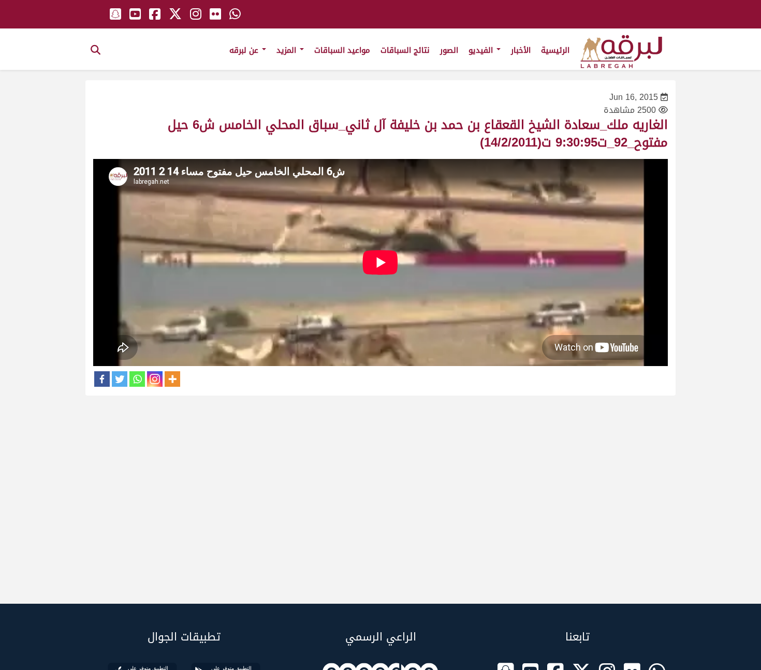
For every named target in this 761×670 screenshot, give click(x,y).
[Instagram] (155, 379)
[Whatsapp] (137, 379)
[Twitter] (119, 379)
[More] (172, 379)
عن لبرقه (245, 50)
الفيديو (482, 50)
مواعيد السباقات (342, 50)
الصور (449, 50)
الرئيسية (555, 50)
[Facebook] (102, 379)
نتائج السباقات (405, 50)
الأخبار (521, 50)
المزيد (287, 50)
